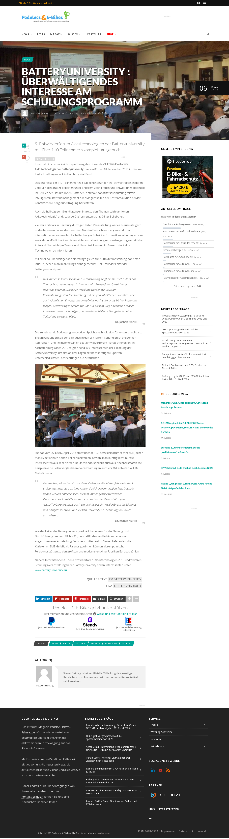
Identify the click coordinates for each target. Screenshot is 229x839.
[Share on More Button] (129, 599)
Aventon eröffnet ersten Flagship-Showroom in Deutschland (111, 792)
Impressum (168, 831)
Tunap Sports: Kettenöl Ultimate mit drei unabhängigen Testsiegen (184, 356)
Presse (154, 724)
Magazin (56, 34)
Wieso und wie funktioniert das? (117, 614)
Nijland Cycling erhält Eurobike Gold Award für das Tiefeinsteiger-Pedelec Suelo (186, 486)
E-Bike (66, 643)
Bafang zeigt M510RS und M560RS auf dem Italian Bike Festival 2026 (186, 377)
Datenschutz (186, 831)
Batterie (80, 643)
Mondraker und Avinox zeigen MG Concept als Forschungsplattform (184, 405)
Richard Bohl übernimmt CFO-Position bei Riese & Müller (184, 367)
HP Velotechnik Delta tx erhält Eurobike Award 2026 (187, 467)
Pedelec (126, 643)
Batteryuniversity (127, 585)
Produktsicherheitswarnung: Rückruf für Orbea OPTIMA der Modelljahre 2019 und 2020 (184, 318)
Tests (41, 34)
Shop (110, 34)
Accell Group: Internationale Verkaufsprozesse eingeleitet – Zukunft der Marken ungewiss (185, 343)
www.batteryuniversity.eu (51, 570)
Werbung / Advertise (162, 731)
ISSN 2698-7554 (148, 831)
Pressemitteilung (47, 113)
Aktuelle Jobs (157, 746)
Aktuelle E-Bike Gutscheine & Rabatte (36, 3)
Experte (95, 643)
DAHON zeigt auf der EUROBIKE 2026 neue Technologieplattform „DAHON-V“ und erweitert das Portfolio (187, 427)
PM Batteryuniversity (125, 579)
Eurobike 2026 (177, 393)
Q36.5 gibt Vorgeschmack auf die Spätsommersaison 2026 (180, 331)
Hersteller (93, 34)
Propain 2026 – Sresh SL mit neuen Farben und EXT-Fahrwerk (111, 803)
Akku (55, 643)
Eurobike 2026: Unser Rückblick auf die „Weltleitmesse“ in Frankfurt (180, 450)
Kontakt (203, 831)
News (25, 34)
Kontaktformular (32, 796)
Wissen (73, 34)
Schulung (111, 643)
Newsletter (156, 739)
